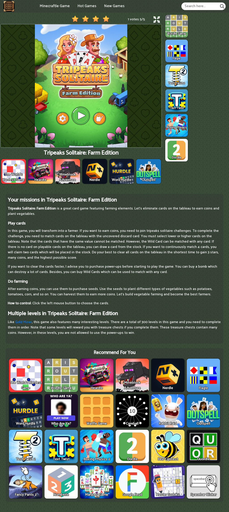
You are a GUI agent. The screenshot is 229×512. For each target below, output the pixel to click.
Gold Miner (23, 322)
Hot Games (86, 6)
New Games (114, 6)
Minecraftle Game (55, 6)
